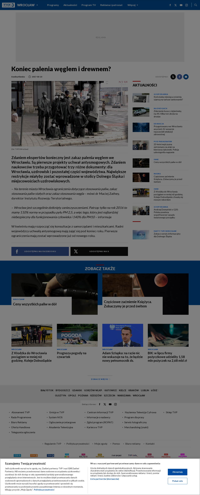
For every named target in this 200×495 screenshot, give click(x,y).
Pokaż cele (177, 481)
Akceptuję (177, 472)
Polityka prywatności (44, 489)
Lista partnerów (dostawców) (104, 479)
